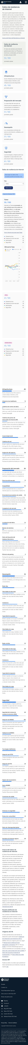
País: (5, 181)
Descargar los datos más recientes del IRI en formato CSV (13, 176)
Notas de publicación (6, 997)
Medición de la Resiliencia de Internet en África (13, 938)
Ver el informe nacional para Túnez (13, 233)
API (7, 967)
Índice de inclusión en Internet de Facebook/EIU (11, 954)
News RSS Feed (8, 1011)
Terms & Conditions (12, 1023)
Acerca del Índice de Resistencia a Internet (13, 38)
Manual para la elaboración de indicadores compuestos (11, 944)
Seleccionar (9, 188)
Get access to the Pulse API (8, 994)
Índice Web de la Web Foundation (13, 956)
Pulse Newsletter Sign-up (8, 991)
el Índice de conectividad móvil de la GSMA (13, 950)
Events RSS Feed (8, 1014)
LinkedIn (6, 1006)
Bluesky (6, 1001)
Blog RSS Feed (7, 1008)
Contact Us (4, 987)
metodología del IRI (7, 907)
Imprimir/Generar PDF (9, 194)
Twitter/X (6, 1003)
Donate (3, 984)
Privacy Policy (4, 1023)
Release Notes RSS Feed (10, 1016)
